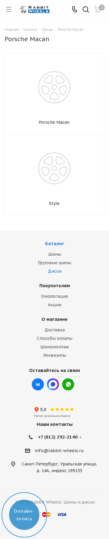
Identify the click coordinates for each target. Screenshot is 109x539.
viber (68, 384)
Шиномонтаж (54, 347)
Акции (54, 304)
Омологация (54, 296)
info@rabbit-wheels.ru (59, 450)
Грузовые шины (54, 262)
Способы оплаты (54, 338)
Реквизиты (54, 355)
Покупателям (54, 285)
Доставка (55, 330)
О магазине (54, 319)
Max (53, 384)
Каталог (54, 243)
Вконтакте (38, 384)
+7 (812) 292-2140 (58, 437)
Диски (54, 271)
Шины (54, 254)
